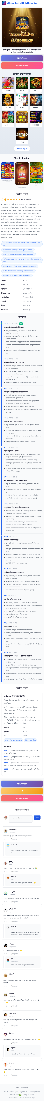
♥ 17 (5, 1043)
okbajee (4, 204)
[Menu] (40, 3)
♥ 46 (5, 1026)
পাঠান (37, 817)
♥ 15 (5, 872)
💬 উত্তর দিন (14, 839)
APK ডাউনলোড (22, 58)
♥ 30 (5, 1075)
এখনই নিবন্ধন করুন (22, 65)
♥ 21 (5, 839)
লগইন (22, 791)
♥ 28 (5, 921)
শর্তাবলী (17, 1088)
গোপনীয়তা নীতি (24, 1088)
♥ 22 (5, 902)
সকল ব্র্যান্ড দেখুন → (22, 148)
